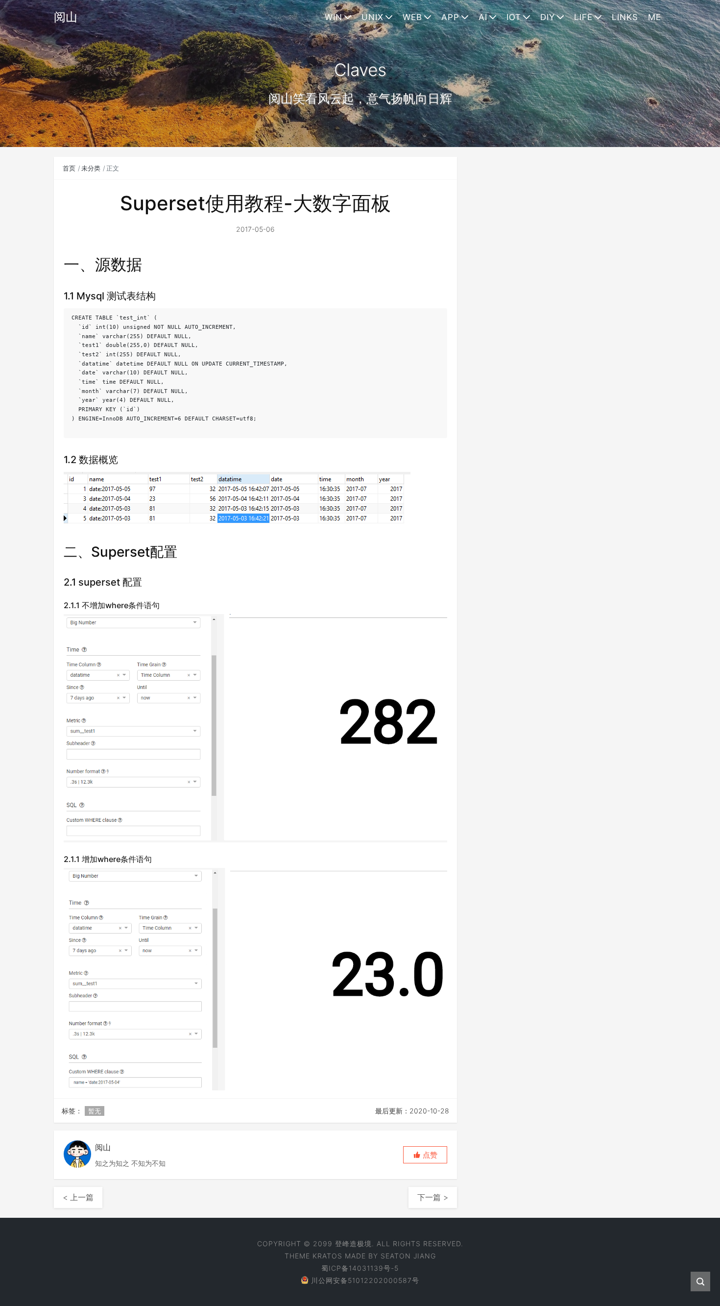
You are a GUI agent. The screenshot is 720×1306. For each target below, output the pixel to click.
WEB (412, 17)
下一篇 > (432, 1197)
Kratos (327, 1256)
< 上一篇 (78, 1197)
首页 (69, 168)
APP (450, 17)
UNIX (372, 17)
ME (654, 17)
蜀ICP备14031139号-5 (360, 1268)
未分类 (90, 168)
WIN (333, 17)
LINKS (625, 17)
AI (483, 17)
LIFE (583, 17)
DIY (547, 17)
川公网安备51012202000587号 (365, 1280)
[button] (425, 1154)
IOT (513, 17)
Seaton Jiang (408, 1256)
